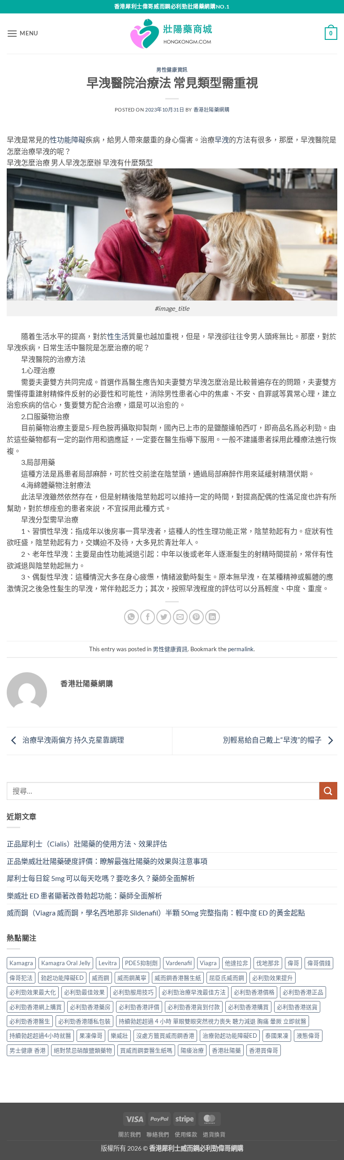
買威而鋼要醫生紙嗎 (146, 1050)
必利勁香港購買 (248, 1006)
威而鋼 (100, 977)
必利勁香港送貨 (297, 1006)
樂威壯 (119, 1035)
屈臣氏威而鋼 (226, 977)
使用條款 (186, 1134)
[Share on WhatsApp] (131, 617)
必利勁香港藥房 (90, 1006)
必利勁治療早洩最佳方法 (194, 992)
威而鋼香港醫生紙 (178, 977)
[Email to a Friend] (180, 617)
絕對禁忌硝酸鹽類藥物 (83, 1050)
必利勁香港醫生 (29, 1021)
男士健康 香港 (27, 1050)
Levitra (108, 963)
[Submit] (328, 790)
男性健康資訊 (171, 70)
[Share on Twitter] (163, 617)
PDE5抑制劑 (141, 963)
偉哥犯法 (21, 977)
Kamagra (21, 963)
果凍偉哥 (91, 1035)
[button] (22, 33)
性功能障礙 (68, 139)
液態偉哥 (308, 1035)
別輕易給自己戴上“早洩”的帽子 (273, 739)
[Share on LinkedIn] (212, 617)
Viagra (208, 963)
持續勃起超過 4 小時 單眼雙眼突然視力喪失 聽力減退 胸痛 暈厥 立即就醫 (212, 1021)
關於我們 (129, 1134)
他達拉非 (236, 963)
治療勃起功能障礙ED (229, 1035)
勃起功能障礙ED (62, 977)
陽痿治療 (192, 1050)
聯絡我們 (157, 1134)
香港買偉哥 (263, 1050)
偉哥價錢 (319, 963)
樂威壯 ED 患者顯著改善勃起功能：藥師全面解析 (84, 895)
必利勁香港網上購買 (35, 1006)
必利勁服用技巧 (133, 992)
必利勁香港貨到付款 (194, 1006)
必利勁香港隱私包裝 (84, 1021)
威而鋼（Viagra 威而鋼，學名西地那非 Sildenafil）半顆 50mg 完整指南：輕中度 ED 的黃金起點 (156, 912)
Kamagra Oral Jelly (65, 963)
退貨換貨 (214, 1134)
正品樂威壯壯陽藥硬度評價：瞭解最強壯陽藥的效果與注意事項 (107, 861)
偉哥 (293, 963)
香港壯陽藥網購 (212, 109)
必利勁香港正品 (303, 992)
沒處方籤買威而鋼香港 (165, 1035)
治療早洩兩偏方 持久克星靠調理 (72, 739)
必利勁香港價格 (254, 992)
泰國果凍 (276, 1035)
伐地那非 (268, 963)
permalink (241, 649)
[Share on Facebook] (147, 617)
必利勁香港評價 (139, 1006)
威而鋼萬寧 (131, 977)
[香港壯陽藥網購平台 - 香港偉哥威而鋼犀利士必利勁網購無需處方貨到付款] (172, 34)
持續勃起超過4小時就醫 (40, 1035)
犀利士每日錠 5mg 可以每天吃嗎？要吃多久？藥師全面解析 (101, 878)
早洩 (222, 139)
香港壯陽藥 (226, 1050)
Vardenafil (179, 963)
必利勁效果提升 (272, 977)
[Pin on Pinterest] (196, 617)
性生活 (118, 336)
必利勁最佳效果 (84, 992)
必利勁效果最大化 (32, 992)
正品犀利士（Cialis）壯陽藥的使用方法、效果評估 (87, 843)
